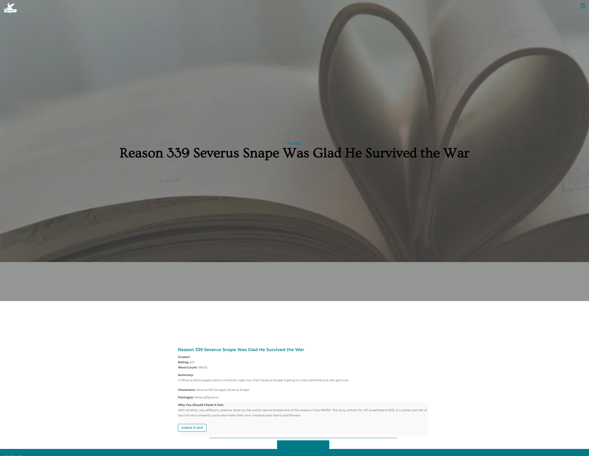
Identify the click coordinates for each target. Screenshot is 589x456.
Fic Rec (294, 143)
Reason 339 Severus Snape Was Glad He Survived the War (241, 349)
